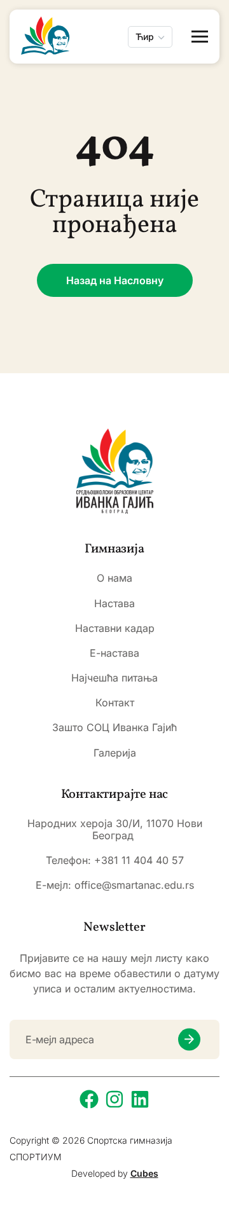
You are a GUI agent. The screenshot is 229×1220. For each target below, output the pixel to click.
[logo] (114, 471)
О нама (114, 578)
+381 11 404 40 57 (139, 860)
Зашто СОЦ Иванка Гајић (114, 728)
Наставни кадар (115, 628)
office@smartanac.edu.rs (134, 885)
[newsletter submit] (189, 1039)
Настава (114, 604)
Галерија (115, 753)
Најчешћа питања (114, 678)
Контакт (114, 703)
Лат (144, 71)
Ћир (144, 36)
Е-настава (114, 653)
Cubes (144, 1173)
